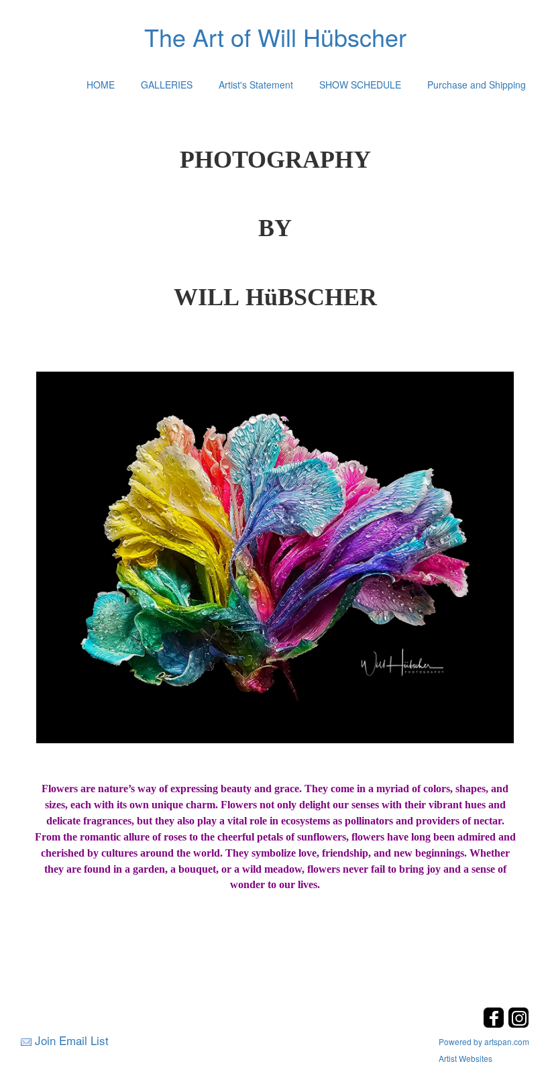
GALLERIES (166, 84)
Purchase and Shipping (476, 84)
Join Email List (72, 1040)
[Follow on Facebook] (495, 1024)
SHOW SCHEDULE (360, 84)
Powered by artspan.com (484, 1041)
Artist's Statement (256, 84)
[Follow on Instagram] (518, 1024)
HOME (101, 84)
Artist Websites (465, 1058)
